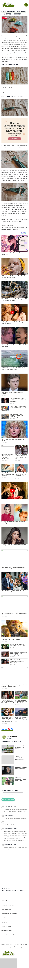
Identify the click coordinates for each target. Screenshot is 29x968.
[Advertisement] (14, 869)
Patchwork (4, 922)
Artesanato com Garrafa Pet (9, 935)
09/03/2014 (9, 738)
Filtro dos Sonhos (6, 909)
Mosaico (3, 917)
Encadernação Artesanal (7, 905)
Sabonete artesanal (6, 930)
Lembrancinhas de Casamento (9, 913)
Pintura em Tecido (6, 926)
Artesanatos (4, 900)
